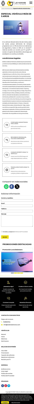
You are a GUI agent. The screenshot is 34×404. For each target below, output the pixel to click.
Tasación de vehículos (7, 355)
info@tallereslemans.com (12, 325)
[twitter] (17, 186)
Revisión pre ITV (6, 359)
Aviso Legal (4, 371)
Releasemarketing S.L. (26, 393)
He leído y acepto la (15, 231)
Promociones (8, 8)
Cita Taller (4, 350)
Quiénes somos (5, 369)
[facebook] (11, 186)
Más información (25, 400)
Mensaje (3, 214)
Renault (3, 334)
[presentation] (3, 261)
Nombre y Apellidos (7, 198)
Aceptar (5, 402)
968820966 (6, 322)
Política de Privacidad (21, 231)
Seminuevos (5, 341)
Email (3, 203)
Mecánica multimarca (7, 357)
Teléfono (3, 208)
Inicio (3, 8)
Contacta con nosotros (10, 315)
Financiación (5, 353)
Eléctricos (4, 339)
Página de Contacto (7, 319)
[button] (12, 273)
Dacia (3, 336)
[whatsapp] (6, 186)
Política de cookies (6, 373)
